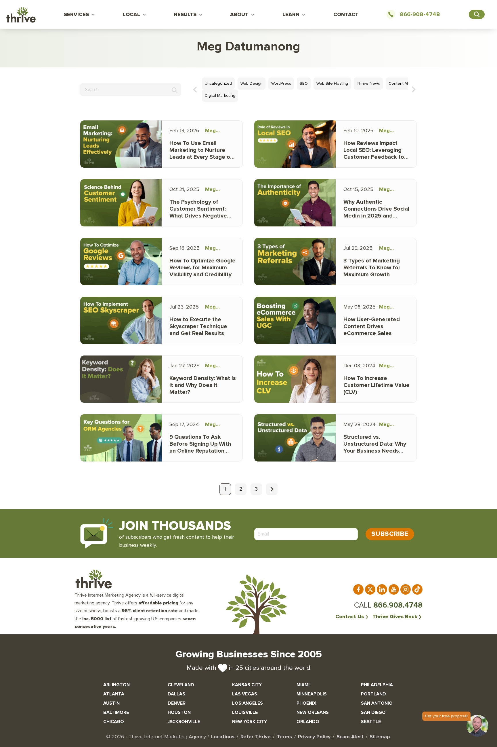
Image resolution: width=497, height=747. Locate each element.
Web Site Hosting (332, 84)
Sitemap (380, 737)
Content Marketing (406, 84)
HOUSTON (179, 712)
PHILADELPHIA (377, 684)
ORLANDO (308, 721)
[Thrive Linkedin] (382, 589)
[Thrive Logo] (21, 16)
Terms (284, 737)
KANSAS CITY (247, 684)
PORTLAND (373, 694)
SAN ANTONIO (377, 703)
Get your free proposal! (446, 716)
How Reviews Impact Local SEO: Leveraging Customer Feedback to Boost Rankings (373, 150)
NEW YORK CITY (249, 721)
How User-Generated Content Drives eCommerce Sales (371, 326)
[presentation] (195, 89)
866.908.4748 (398, 605)
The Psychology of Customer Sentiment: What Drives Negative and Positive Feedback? (200, 209)
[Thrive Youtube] (394, 589)
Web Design (251, 84)
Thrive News (368, 84)
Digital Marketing (220, 96)
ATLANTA (113, 694)
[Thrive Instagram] (405, 589)
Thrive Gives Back (394, 616)
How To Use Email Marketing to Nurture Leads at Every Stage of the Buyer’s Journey (200, 150)
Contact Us (349, 616)
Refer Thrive (255, 737)
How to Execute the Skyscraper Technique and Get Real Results (198, 326)
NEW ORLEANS (313, 712)
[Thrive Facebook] (358, 589)
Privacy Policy (314, 737)
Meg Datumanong (220, 131)
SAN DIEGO (373, 712)
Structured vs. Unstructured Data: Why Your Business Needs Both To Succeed (374, 444)
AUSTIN (111, 703)
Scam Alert (350, 737)
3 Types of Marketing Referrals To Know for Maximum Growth (371, 267)
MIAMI (303, 684)
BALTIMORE (116, 712)
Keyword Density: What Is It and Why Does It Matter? (202, 385)
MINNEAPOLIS (312, 694)
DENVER (177, 703)
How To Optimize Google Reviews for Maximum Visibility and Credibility (202, 267)
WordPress (281, 84)
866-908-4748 (420, 14)
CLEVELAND (181, 684)
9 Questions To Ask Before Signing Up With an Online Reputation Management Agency (200, 444)
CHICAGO (113, 721)
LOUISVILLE (245, 712)
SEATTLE (371, 721)
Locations (222, 737)
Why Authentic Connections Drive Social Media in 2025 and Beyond (376, 209)
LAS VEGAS (244, 694)
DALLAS (176, 694)
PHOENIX (306, 703)
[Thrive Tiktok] (417, 589)
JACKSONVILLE (184, 721)
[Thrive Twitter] (370, 589)
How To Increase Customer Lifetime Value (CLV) (376, 385)
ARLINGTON (116, 684)
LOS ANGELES (247, 703)
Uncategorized (218, 84)
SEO (304, 84)
